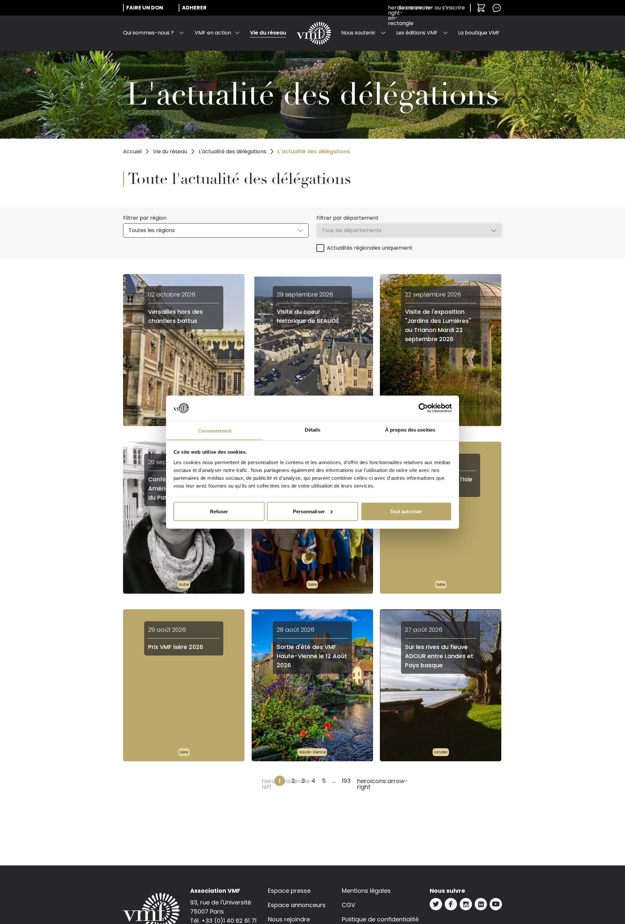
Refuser (219, 511)
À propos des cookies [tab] (410, 429)
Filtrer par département (347, 218)
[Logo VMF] (314, 33)
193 (346, 781)
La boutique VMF (479, 32)
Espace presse (289, 891)
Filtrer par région (144, 218)
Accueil (132, 151)
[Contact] (497, 8)
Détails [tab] (313, 429)
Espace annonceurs (297, 905)
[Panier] (481, 8)
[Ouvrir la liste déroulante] (181, 33)
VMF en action (213, 32)
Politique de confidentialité (380, 919)
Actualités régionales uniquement (369, 248)
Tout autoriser (406, 511)
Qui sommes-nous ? (148, 32)
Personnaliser (309, 511)
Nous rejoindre (289, 919)
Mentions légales (366, 891)
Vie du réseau (268, 32)
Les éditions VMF (417, 32)
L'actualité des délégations (232, 151)
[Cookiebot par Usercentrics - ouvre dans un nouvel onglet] (423, 408)
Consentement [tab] (214, 430)
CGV (348, 905)
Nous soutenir (358, 32)
